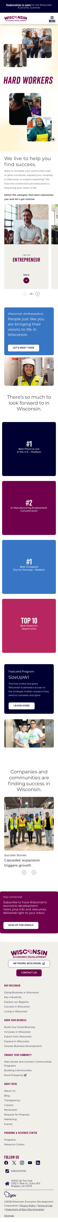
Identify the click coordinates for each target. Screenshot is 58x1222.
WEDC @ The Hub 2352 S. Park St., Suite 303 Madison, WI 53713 (25, 1183)
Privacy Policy (28, 1205)
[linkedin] (38, 1163)
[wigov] (10, 1192)
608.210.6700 (18, 1171)
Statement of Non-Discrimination (24, 1209)
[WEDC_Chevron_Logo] (15, 16)
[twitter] (14, 1163)
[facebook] (6, 1163)
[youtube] (30, 1163)
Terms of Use (45, 1205)
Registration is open (18, 5)
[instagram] (22, 1163)
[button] (26, 280)
